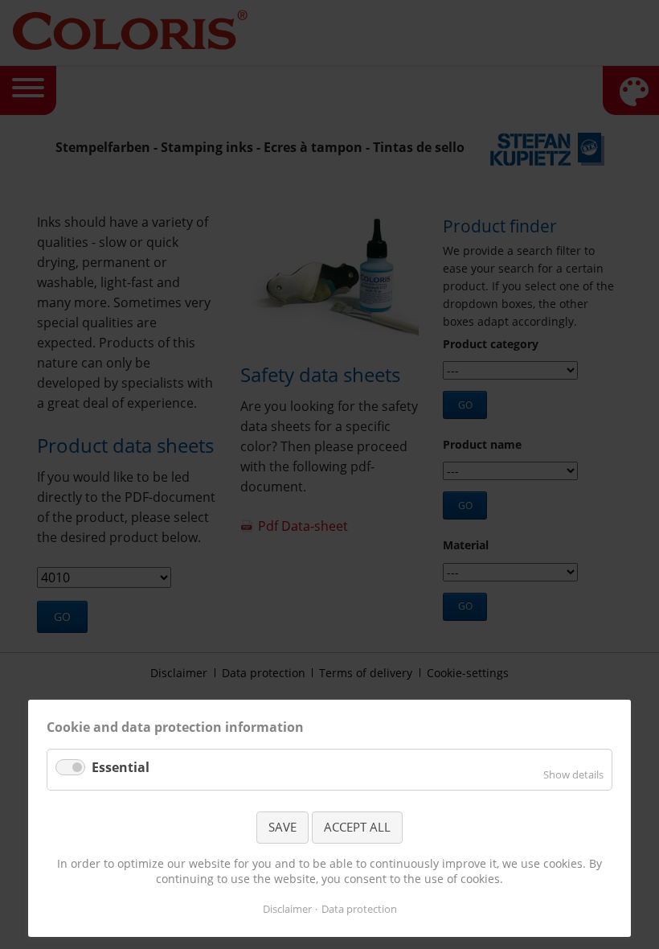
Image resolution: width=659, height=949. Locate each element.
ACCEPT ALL (357, 827)
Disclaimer (287, 909)
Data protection (359, 909)
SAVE (282, 827)
